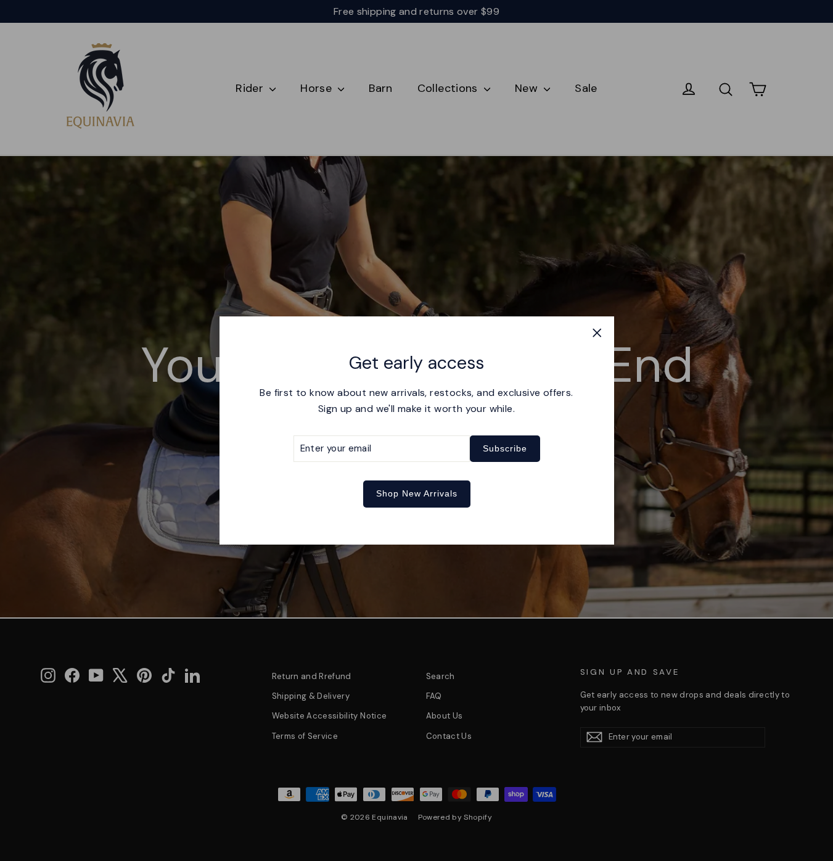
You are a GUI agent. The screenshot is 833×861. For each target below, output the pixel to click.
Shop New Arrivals (417, 493)
